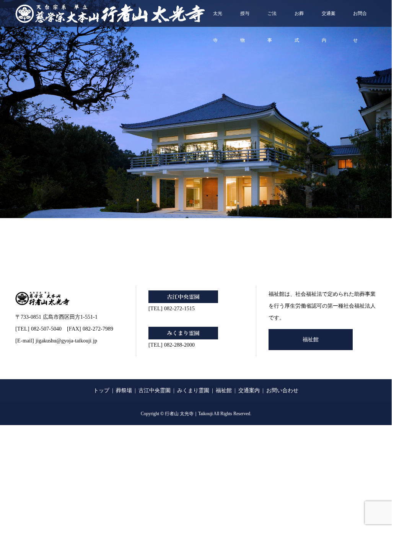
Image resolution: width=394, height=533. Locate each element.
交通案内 (328, 19)
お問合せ (360, 19)
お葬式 (299, 19)
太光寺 (217, 19)
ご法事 (272, 19)
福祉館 (311, 339)
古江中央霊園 (154, 390)
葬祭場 (124, 390)
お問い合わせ (282, 390)
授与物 (244, 19)
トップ (101, 390)
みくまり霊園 (193, 390)
